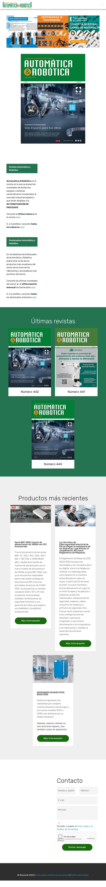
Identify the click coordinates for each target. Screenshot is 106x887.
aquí (18, 217)
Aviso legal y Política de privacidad (52, 875)
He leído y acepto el (75, 828)
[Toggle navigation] (102, 4)
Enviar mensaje (77, 847)
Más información (30, 621)
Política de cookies (80, 875)
